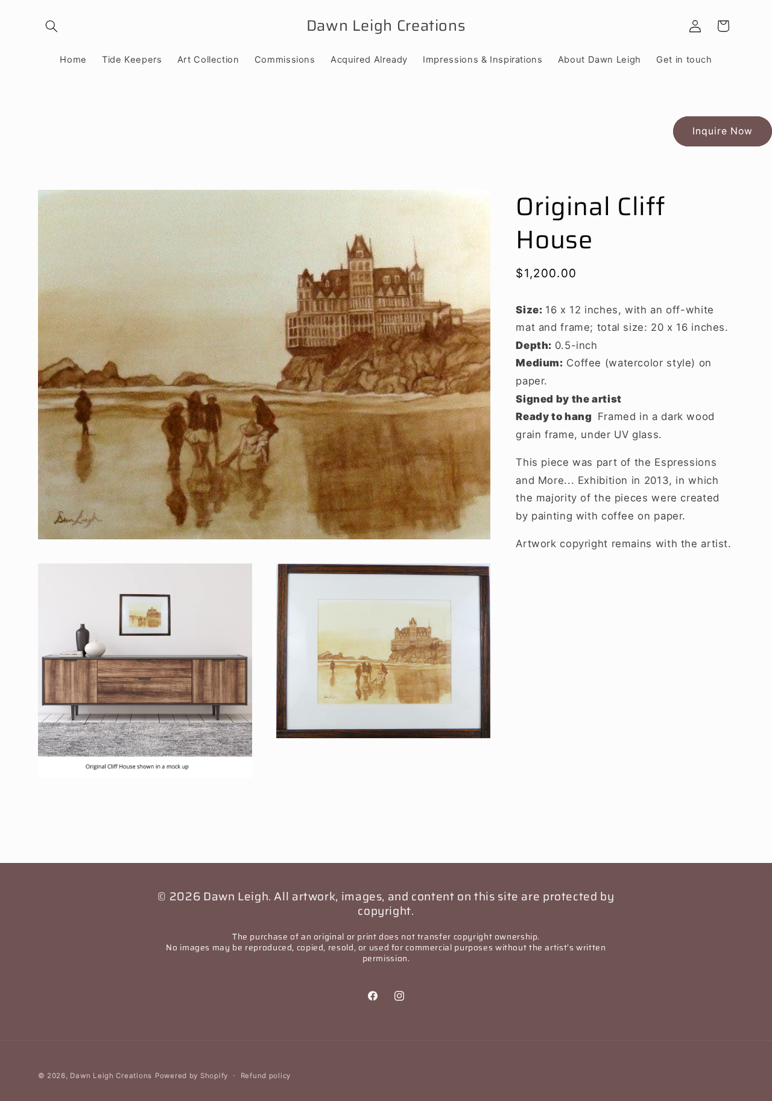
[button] (52, 26)
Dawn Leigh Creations (111, 1075)
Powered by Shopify (191, 1075)
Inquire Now (722, 131)
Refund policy (266, 1075)
